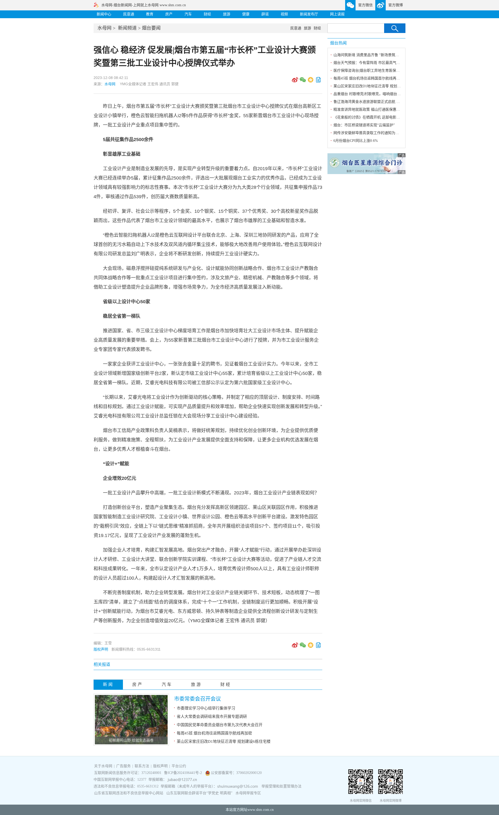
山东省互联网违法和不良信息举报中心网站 (128, 793)
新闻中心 (104, 14)
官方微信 (365, 5)
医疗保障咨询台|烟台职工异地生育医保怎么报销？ (373, 70)
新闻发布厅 (309, 14)
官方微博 (395, 5)
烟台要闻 (151, 28)
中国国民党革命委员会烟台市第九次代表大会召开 (219, 725)
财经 (207, 14)
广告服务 (123, 766)
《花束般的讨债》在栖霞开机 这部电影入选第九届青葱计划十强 (384, 117)
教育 (149, 14)
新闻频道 (127, 28)
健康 (246, 14)
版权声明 (101, 649)
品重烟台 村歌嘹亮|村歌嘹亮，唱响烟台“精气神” (372, 94)
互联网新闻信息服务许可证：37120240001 (127, 773)
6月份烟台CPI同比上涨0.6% (355, 141)
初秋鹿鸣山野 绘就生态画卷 (131, 740)
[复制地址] (318, 81)
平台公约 (179, 766)
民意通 (128, 14)
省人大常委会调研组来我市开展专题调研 (212, 716)
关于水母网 (103, 766)
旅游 (226, 14)
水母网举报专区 (248, 793)
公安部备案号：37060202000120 (236, 773)
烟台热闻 (338, 43)
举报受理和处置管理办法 (281, 786)
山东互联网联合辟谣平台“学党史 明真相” (199, 793)
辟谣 (265, 14)
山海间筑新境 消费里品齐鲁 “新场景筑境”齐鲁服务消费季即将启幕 (387, 55)
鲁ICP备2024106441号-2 (183, 773)
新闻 (108, 684)
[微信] (303, 81)
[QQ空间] (310, 81)
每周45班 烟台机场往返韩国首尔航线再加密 (214, 733)
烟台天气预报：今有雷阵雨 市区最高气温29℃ (370, 63)
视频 (284, 14)
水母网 (104, 28)
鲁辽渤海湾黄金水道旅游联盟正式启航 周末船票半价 (375, 102)
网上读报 (337, 14)
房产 (169, 14)
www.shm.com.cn (260, 810)
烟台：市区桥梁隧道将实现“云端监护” (364, 125)
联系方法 (142, 766)
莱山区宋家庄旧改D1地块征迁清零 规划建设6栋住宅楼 (224, 741)
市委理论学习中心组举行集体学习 (206, 708)
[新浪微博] (295, 81)
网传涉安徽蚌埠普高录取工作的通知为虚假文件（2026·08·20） (383, 133)
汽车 (188, 14)
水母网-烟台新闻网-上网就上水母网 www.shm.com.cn (143, 5)
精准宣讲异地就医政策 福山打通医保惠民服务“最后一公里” (381, 109)
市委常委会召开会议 (197, 699)
